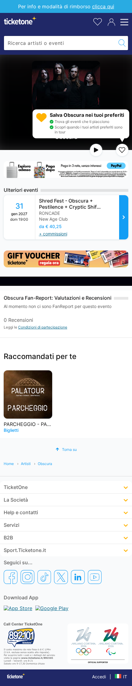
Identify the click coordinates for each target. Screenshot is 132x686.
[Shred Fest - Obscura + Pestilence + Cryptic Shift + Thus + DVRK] (123, 217)
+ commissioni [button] (53, 233)
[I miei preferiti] (97, 21)
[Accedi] (111, 22)
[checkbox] (122, 150)
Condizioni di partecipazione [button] (42, 327)
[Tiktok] (44, 577)
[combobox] (60, 43)
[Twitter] (61, 577)
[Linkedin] (78, 577)
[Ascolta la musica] (96, 150)
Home (9, 463)
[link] (82, 217)
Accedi (99, 676)
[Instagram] (27, 577)
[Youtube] (95, 577)
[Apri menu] (123, 22)
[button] (66, 449)
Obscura (45, 463)
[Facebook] (10, 577)
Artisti (26, 463)
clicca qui (103, 6)
